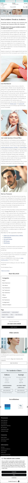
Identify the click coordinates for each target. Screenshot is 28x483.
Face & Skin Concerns (5, 439)
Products (4, 297)
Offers (15, 24)
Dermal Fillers (23, 147)
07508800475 (7, 387)
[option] (14, 351)
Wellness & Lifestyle (6, 304)
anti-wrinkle (15, 312)
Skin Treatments (21, 24)
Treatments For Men (5, 429)
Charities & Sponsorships (5, 454)
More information (6, 390)
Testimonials (3, 452)
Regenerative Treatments (5, 425)
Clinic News (14, 22)
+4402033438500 (4, 4)
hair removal (19, 314)
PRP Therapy (7, 241)
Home (6, 15)
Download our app (19, 1)
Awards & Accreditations (5, 448)
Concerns (4, 435)
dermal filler (5, 314)
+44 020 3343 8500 (14, 324)
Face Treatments (21, 22)
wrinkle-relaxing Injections (7, 147)
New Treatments (10, 24)
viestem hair (10, 317)
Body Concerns (4, 437)
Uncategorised (5, 302)
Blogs (3, 280)
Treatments (4, 418)
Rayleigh (21, 375)
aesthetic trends (5, 312)
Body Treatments (6, 283)
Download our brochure (10, 1)
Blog (9, 15)
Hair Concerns (3, 440)
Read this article (14, 363)
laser (3, 317)
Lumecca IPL (21, 103)
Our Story (3, 447)
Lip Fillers (16, 147)
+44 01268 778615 (15, 4)
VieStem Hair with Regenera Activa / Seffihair (13, 235)
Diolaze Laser (13, 103)
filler (12, 314)
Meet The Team (4, 450)
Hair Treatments (5, 290)
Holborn (7, 375)
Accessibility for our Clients (6, 456)
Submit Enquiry (14, 327)
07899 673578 (21, 387)
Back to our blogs (5, 270)
